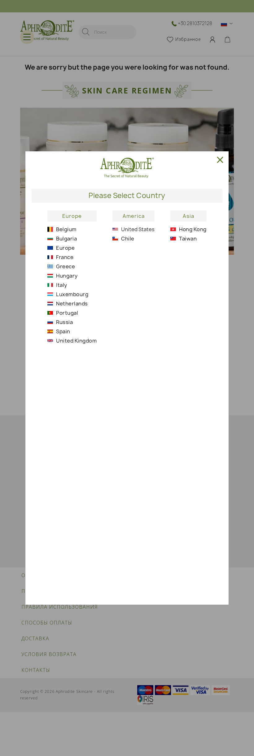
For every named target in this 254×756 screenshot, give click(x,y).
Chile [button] (127, 238)
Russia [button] (64, 322)
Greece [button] (65, 266)
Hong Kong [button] (193, 229)
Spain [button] (63, 331)
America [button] (134, 216)
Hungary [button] (67, 276)
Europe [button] (72, 216)
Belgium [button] (66, 229)
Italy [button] (61, 285)
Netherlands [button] (72, 303)
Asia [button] (188, 216)
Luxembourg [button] (72, 294)
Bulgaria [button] (66, 238)
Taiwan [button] (188, 238)
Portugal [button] (67, 313)
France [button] (64, 257)
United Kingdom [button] (76, 341)
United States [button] (138, 229)
